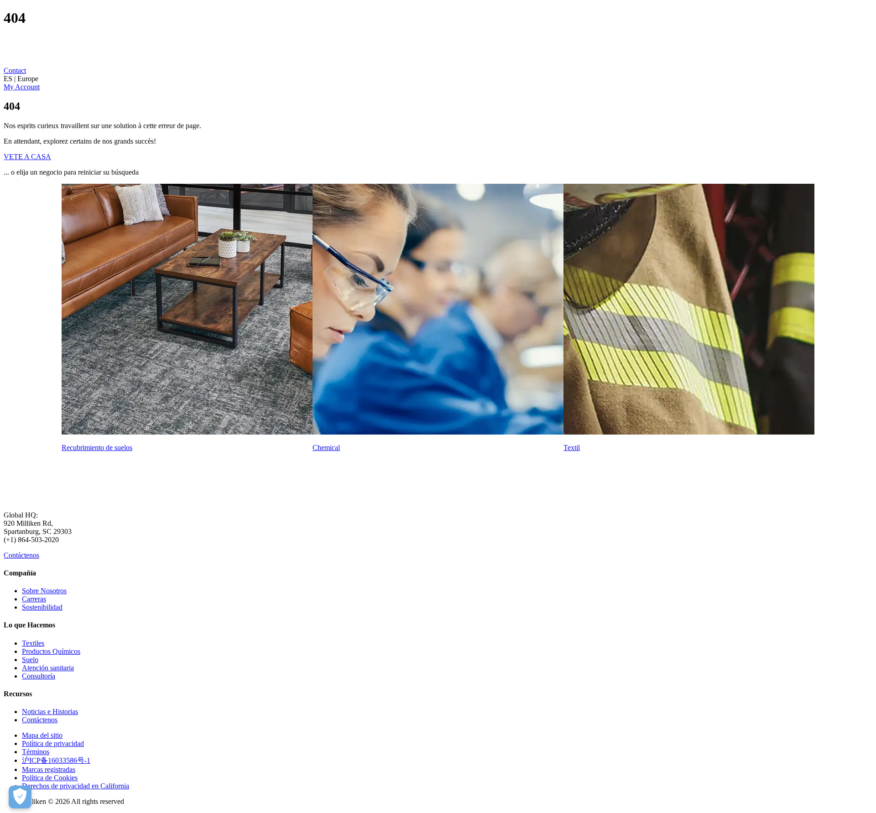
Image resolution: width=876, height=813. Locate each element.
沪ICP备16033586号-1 (56, 760)
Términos (35, 752)
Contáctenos (21, 555)
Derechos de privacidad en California (75, 786)
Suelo (30, 659)
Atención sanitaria (48, 668)
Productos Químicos (51, 651)
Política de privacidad (53, 743)
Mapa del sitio (42, 735)
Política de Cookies (50, 778)
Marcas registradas (48, 769)
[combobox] (438, 79)
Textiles (33, 643)
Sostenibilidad (42, 607)
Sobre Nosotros (44, 591)
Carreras (34, 599)
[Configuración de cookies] (20, 797)
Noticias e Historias (50, 711)
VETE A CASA (27, 157)
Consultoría (38, 676)
